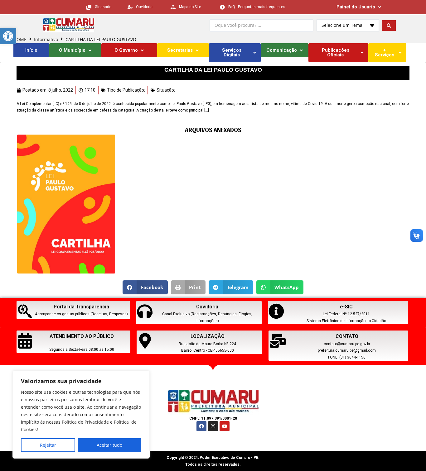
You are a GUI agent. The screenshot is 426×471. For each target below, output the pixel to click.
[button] (145, 287)
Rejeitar (48, 445)
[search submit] (389, 25)
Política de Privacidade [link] (85, 422)
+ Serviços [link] (384, 52)
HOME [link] (20, 39)
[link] (8, 36)
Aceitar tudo (109, 445)
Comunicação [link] (281, 50)
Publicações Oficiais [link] (335, 52)
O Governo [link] (126, 50)
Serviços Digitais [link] (231, 52)
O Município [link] (72, 50)
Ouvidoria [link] (207, 307)
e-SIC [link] (346, 307)
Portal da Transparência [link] (81, 307)
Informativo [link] (46, 39)
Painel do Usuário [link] (355, 7)
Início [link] (31, 50)
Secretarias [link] (180, 50)
